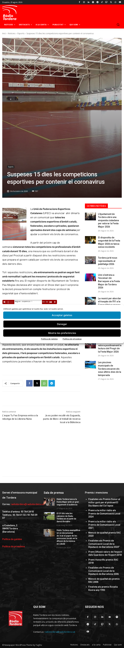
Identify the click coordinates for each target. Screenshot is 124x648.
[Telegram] (97, 2)
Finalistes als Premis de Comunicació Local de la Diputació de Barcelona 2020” (103, 543)
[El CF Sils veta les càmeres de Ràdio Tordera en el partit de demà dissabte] (49, 516)
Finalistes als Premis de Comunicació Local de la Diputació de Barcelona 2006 (103, 570)
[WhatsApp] (115, 2)
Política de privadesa (72, 339)
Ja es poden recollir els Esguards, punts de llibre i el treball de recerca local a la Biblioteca (61, 419)
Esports (20, 33)
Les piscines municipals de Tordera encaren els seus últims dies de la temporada (109, 368)
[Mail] (109, 617)
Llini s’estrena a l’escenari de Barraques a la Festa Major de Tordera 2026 (109, 281)
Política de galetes (49, 339)
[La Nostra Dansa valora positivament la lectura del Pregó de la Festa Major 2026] (90, 344)
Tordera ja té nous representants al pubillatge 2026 (107, 260)
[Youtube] (120, 2)
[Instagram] (84, 2)
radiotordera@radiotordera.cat (28, 504)
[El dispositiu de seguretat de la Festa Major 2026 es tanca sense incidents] (90, 240)
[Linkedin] (88, 2)
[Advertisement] (41, 453)
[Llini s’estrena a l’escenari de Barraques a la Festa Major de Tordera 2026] (90, 277)
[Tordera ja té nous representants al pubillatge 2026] (90, 260)
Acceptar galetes (62, 315)
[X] (111, 2)
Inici (4, 33)
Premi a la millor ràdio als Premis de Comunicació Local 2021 (104, 524)
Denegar (62, 324)
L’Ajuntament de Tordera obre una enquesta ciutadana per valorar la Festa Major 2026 (108, 220)
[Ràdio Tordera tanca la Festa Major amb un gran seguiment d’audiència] (49, 502)
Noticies (11, 33)
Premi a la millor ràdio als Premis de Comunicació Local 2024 (104, 513)
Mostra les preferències (62, 333)
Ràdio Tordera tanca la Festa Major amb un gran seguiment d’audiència (68, 502)
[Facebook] (79, 2)
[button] (118, 24)
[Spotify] (93, 2)
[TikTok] (102, 2)
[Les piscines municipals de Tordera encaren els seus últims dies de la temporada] (90, 365)
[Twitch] (106, 2)
